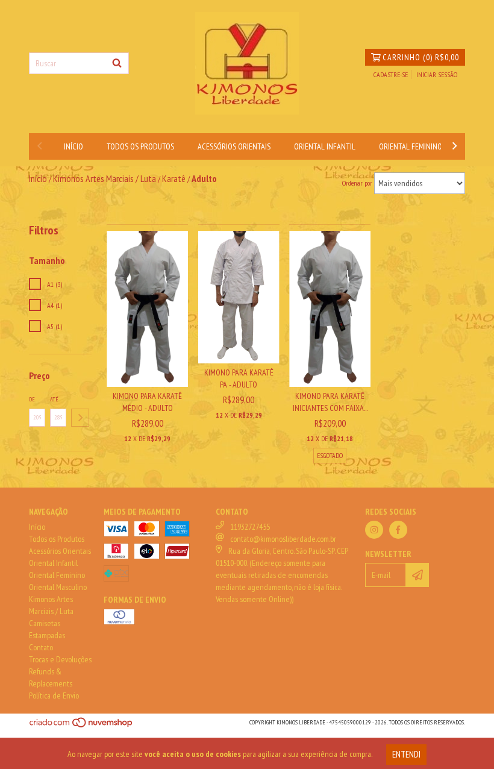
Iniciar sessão (436, 74)
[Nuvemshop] (81, 726)
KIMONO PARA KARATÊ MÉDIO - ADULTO (147, 402)
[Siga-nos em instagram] (374, 530)
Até (54, 399)
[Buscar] (117, 63)
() (421, 57)
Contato (41, 647)
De (32, 399)
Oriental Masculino (58, 587)
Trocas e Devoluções (60, 659)
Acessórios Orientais (234, 146)
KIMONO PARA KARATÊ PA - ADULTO (239, 378)
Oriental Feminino (410, 146)
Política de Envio (54, 695)
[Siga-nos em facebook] (398, 530)
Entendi (406, 754)
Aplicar (80, 418)
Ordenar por (357, 182)
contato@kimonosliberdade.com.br (283, 538)
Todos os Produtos (140, 146)
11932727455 (250, 526)
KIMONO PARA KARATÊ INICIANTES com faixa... (330, 402)
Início (73, 146)
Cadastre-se (391, 74)
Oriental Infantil (324, 146)
